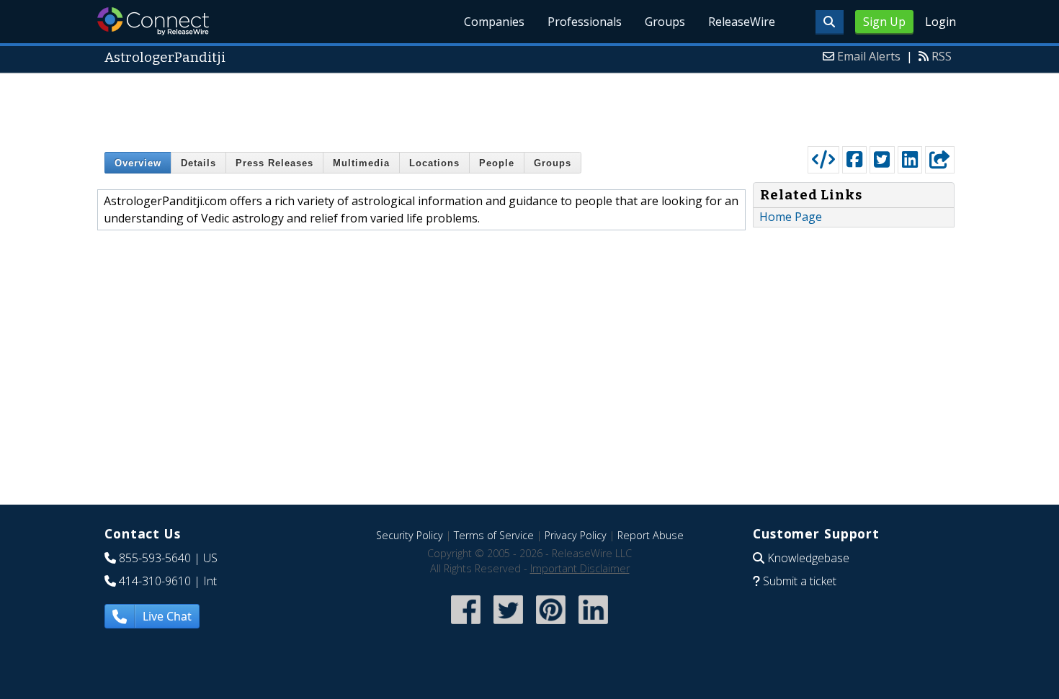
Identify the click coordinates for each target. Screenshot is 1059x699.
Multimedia (361, 163)
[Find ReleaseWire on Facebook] (466, 625)
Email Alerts (869, 56)
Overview (138, 163)
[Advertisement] (529, 106)
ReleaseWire (741, 22)
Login (940, 22)
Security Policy (409, 535)
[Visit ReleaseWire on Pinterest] (551, 625)
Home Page (790, 217)
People (496, 163)
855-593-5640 (155, 558)
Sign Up (884, 22)
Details (198, 163)
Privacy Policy (576, 535)
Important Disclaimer (580, 568)
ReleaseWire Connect (153, 21)
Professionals (585, 22)
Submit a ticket (799, 581)
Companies (494, 22)
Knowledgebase (808, 558)
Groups (665, 22)
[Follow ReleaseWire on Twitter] (508, 625)
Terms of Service (494, 535)
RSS (941, 56)
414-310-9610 (155, 581)
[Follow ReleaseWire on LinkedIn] (593, 625)
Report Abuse (650, 535)
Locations (434, 163)
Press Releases (274, 163)
